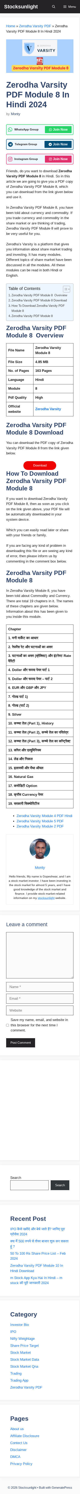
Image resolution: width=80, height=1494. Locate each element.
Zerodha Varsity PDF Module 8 (32, 316)
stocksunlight (46, 898)
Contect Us (18, 1443)
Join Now (60, 129)
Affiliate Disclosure (24, 1436)
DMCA (15, 1457)
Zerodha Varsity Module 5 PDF (40, 821)
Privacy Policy (21, 1464)
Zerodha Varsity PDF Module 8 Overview (39, 295)
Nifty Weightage (23, 1339)
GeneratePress (62, 1487)
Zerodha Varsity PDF (35, 26)
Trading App (19, 1380)
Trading (16, 1373)
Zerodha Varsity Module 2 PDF (40, 826)
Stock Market (20, 1353)
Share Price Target (24, 1346)
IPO (13, 1332)
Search (15, 1178)
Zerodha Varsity (48, 409)
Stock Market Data (24, 1360)
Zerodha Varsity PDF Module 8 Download (39, 300)
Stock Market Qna (24, 1366)
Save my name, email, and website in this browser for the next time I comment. (39, 1025)
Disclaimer (18, 1450)
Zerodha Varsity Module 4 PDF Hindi (45, 816)
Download (40, 465)
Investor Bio (19, 1325)
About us (17, 1429)
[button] (53, 6)
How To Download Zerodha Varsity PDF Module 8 (38, 308)
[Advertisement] (40, 1110)
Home (10, 26)
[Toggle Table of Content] (64, 289)
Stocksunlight (21, 6)
